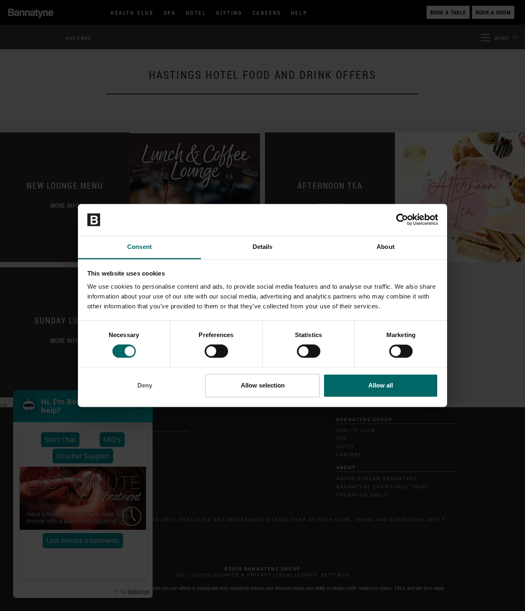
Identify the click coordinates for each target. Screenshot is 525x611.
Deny (144, 385)
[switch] (216, 351)
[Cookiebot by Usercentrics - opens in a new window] (402, 220)
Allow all (380, 385)
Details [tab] (263, 246)
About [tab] (386, 246)
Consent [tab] (139, 246)
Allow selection (263, 385)
